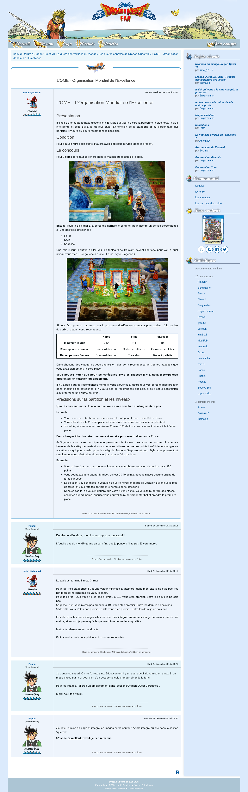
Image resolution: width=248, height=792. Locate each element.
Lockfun (202, 328)
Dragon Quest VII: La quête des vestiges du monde (65, 53)
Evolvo (201, 317)
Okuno (201, 352)
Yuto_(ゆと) (206, 70)
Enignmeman (207, 95)
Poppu (31, 526)
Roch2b (202, 381)
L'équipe (199, 185)
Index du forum (22, 53)
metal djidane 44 (32, 92)
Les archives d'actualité (208, 203)
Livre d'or (200, 191)
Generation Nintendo (115, 788)
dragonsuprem (206, 311)
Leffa (202, 127)
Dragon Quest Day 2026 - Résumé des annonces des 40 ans (215, 78)
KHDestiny (125, 785)
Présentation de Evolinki (210, 147)
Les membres (203, 197)
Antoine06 (205, 140)
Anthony (202, 281)
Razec (201, 370)
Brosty (201, 293)
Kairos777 (203, 413)
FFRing (112, 785)
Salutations (202, 125)
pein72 (201, 364)
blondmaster (204, 287)
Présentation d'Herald (208, 157)
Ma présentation (204, 115)
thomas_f (205, 82)
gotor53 (202, 323)
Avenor (202, 407)
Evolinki (204, 150)
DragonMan (204, 305)
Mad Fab (203, 340)
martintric (203, 346)
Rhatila (201, 375)
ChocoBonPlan (136, 788)
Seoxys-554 (204, 387)
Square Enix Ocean (143, 785)
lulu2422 (202, 334)
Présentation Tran (206, 167)
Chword (202, 299)
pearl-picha (204, 358)
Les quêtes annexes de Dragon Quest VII (124, 53)
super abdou (204, 393)
